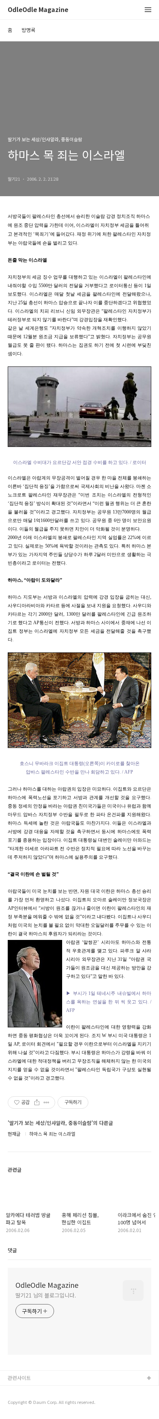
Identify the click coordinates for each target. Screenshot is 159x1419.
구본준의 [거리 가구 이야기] (37, 1403)
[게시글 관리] (46, 1102)
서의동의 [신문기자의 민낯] (36, 1391)
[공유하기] (37, 1102)
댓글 (12, 1250)
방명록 (29, 30)
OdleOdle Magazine (38, 10)
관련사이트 (19, 1377)
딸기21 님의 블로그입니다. (45, 1295)
